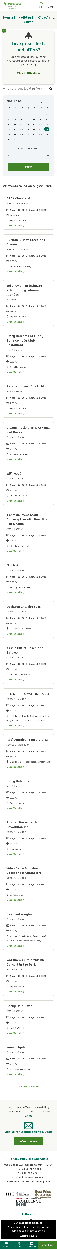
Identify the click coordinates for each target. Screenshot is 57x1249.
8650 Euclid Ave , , (28, 1165)
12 (27, 124)
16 (8, 129)
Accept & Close (28, 1236)
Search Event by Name (16, 84)
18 (21, 129)
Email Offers (23, 1107)
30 (8, 139)
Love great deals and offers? (29, 47)
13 (34, 124)
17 (15, 129)
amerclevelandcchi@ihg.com (32, 1181)
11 (21, 124)
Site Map (32, 1111)
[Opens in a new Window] (18, 1194)
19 (27, 129)
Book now (47, 1245)
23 (8, 134)
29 (46, 134)
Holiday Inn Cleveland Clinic (28, 1158)
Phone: (20, 1169)
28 (40, 134)
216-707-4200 (32, 1169)
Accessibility (41, 1107)
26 (27, 134)
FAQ (10, 1107)
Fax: (20, 1173)
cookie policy (37, 1231)
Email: (10, 1181)
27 (34, 134)
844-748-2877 (36, 1177)
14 (40, 124)
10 (15, 124)
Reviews (45, 1111)
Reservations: (20, 1177)
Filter (28, 167)
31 (15, 139)
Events (28, 1116)
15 (46, 124)
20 (34, 129)
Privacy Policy (15, 1111)
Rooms (6, 1247)
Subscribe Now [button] (31, 1142)
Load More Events (28, 1086)
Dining (19, 1247)
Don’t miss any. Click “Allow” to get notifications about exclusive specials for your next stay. (28, 61)
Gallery (31, 1247)
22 (46, 129)
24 (15, 134)
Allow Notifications (28, 73)
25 (21, 134)
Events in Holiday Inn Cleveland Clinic (28, 20)
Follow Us (28, 1214)
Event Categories (28, 149)
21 (40, 129)
